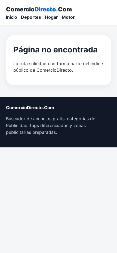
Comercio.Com (39, 9)
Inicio (11, 17)
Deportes (31, 17)
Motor (68, 17)
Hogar (51, 17)
